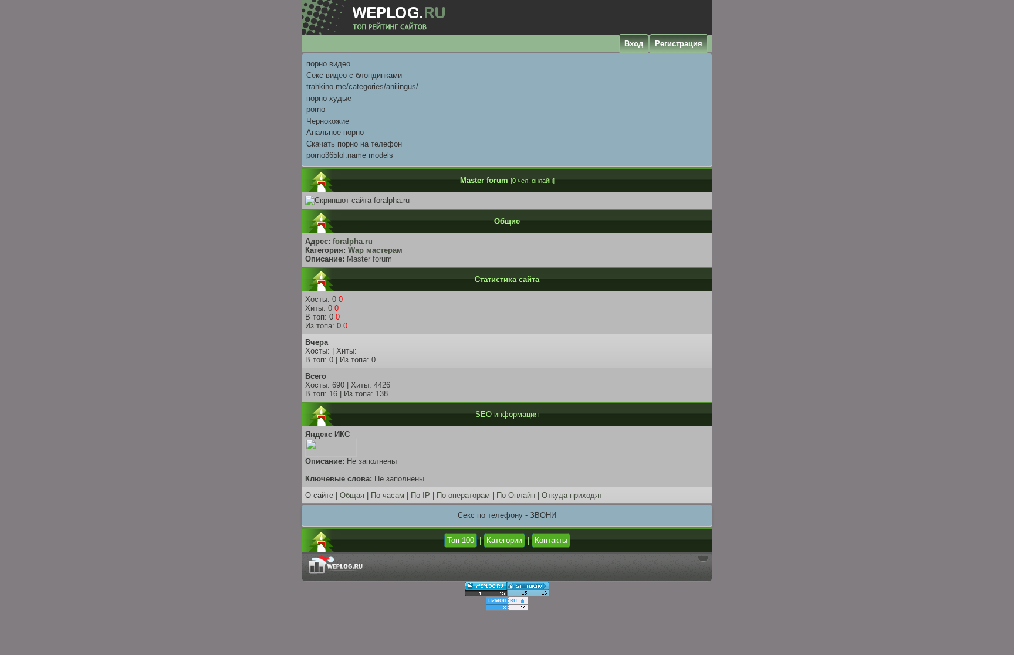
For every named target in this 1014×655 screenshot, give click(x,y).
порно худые (328, 98)
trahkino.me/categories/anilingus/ (362, 86)
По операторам (463, 495)
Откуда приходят (572, 495)
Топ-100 (460, 540)
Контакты (551, 540)
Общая (352, 495)
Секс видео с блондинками (354, 75)
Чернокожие (327, 121)
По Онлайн (515, 495)
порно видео (328, 63)
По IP (420, 495)
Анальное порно (335, 132)
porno (315, 109)
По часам (387, 495)
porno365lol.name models (349, 155)
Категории (504, 540)
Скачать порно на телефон (354, 144)
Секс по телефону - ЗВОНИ (507, 515)
